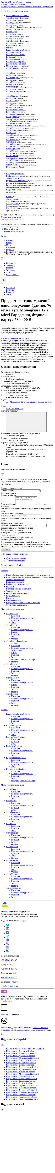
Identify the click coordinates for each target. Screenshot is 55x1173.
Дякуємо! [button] (5, 338)
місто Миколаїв (13, 135)
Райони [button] (9, 48)
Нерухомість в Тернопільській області (22, 1085)
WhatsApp (10, 270)
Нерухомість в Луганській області (21, 1069)
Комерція (10, 290)
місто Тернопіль (13, 149)
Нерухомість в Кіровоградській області (23, 1067)
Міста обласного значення (12, 609)
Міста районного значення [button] (17, 66)
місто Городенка (13, 77)
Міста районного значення (12, 785)
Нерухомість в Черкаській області (20, 1095)
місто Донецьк (12, 117)
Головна (4, 571)
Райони (4, 710)
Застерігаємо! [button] (25, 338)
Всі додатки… (12, 275)
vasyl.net (4, 1014)
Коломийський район (15, 55)
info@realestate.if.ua (9, 986)
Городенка (10, 247)
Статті (9, 201)
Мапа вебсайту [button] (16, 565)
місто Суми (11, 146)
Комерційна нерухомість (22, 618)
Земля (8, 294)
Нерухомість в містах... (16, 45)
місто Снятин (12, 96)
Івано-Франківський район (18, 50)
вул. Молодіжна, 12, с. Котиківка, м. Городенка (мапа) (29, 402)
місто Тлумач (12, 100)
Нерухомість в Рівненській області (21, 1081)
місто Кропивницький (16, 126)
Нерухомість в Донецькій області (20, 1056)
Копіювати (11, 263)
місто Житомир (13, 119)
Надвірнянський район (16, 59)
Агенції (14, 643)
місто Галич (11, 73)
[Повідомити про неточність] (3, 280)
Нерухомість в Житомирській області (22, 1058)
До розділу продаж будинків (15, 554)
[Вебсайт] (7, 948)
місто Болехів (12, 18)
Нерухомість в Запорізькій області (21, 1062)
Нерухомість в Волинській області (21, 1051)
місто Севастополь (14, 144)
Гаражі (14, 632)
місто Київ (10, 123)
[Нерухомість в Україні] (5, 907)
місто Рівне (11, 142)
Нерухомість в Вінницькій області (21, 1053)
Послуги (13, 2)
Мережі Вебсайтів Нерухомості (26, 433)
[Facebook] (7, 933)
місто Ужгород (12, 151)
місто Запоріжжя (13, 121)
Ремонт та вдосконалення (17, 185)
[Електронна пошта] (7, 951)
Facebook (10, 268)
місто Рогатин (12, 91)
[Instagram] (7, 930)
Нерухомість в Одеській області (20, 1076)
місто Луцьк (11, 130)
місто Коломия (12, 36)
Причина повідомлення (12, 488)
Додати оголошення (16, 4)
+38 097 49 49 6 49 (9, 969)
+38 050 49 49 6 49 (9, 960)
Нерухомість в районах (16, 64)
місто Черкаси (12, 160)
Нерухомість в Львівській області (20, 1072)
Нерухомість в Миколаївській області (22, 1074)
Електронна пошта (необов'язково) (16, 532)
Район (9, 243)
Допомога (5, 565)
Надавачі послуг (13, 190)
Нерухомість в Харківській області (21, 1088)
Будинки (10, 249)
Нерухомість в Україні (15, 167)
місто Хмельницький (15, 158)
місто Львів (11, 133)
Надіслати (6, 549)
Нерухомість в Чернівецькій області (21, 1097)
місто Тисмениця (13, 105)
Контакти (5, 2)
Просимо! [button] (14, 338)
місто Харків (11, 153)
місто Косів (11, 82)
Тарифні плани (12, 591)
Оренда (14, 639)
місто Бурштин (12, 22)
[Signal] (7, 941)
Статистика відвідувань (16, 605)
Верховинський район (16, 61)
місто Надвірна (12, 87)
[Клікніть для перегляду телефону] (26, 422)
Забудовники (17, 650)
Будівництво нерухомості (17, 181)
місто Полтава (12, 139)
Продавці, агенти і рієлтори (23, 659)
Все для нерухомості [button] (15, 174)
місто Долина (12, 68)
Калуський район (13, 52)
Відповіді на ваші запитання (18, 589)
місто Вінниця (12, 114)
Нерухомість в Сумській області (20, 1083)
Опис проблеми (8, 504)
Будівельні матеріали (15, 176)
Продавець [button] (5, 406)
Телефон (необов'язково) (11, 525)
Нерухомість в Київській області (20, 1065)
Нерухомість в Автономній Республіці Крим (25, 1049)
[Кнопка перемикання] (2, 9)
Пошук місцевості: (9, 215)
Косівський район (14, 57)
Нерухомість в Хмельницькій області (22, 1092)
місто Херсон (12, 156)
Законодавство (12, 203)
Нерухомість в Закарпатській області (22, 1060)
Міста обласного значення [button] (17, 16)
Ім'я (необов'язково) (9, 516)
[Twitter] (7, 926)
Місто (8, 245)
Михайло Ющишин (14, 408)
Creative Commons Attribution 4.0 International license (24, 1029)
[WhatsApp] (8, 937)
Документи (11, 208)
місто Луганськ (12, 128)
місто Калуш (11, 32)
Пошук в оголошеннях (14, 232)
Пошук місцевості (12, 229)
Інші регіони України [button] (15, 112)
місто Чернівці (12, 162)
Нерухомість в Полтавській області (21, 1079)
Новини (9, 197)
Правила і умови (24, 2)
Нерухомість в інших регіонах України (23, 602)
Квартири (10, 287)
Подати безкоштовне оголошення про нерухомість (28, 575)
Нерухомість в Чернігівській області (22, 1099)
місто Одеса (11, 137)
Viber (8, 272)
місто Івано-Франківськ (16, 27)
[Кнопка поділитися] (2, 258)
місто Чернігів (12, 165)
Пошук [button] (4, 4)
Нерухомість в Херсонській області (21, 1090)
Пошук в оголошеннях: (11, 217)
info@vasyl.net (7, 1001)
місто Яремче (12, 41)
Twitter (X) (10, 265)
